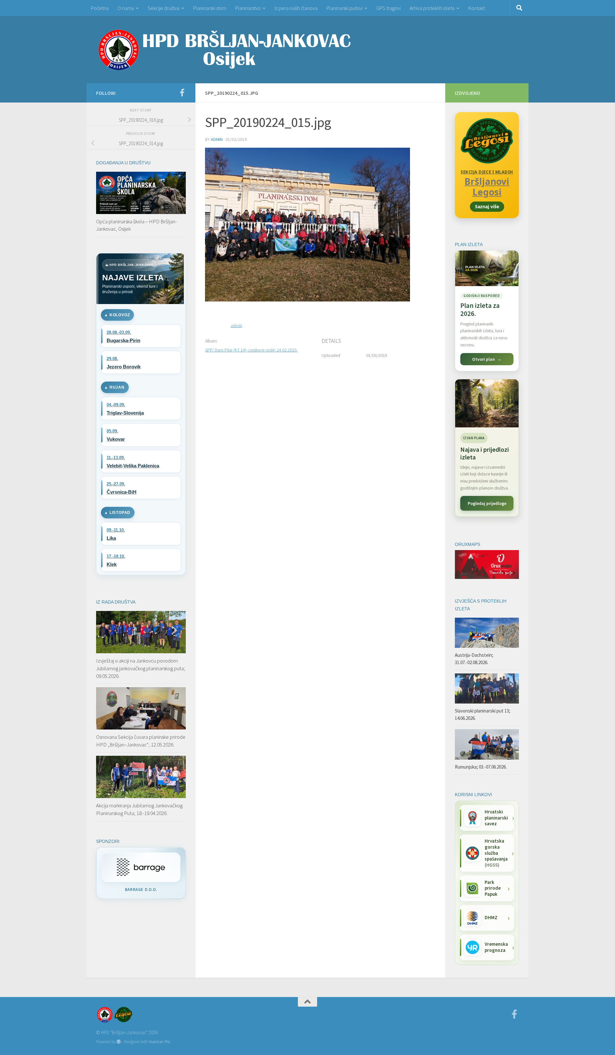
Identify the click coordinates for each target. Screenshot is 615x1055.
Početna (100, 8)
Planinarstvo (248, 8)
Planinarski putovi (344, 8)
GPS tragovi (388, 8)
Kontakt (476, 8)
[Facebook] (182, 92)
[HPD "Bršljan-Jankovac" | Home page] (224, 49)
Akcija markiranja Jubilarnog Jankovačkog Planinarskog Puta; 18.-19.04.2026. (139, 809)
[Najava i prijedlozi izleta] (487, 403)
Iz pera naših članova (296, 8)
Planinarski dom (209, 8)
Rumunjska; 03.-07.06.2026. (481, 767)
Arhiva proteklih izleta (432, 8)
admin (217, 139)
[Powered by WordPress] (119, 1042)
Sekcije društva (163, 8)
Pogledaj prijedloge (487, 503)
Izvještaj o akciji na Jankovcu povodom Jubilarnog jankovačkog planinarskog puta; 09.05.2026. (140, 668)
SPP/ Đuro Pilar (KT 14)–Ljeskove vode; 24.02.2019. (251, 350)
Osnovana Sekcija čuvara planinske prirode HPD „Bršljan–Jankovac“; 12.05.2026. (140, 740)
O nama (126, 8)
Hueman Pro (159, 1041)
